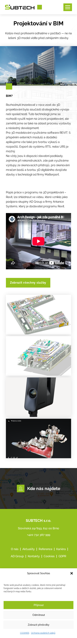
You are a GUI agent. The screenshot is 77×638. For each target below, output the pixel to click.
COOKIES (24, 633)
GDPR (62, 556)
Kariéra (61, 549)
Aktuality (28, 549)
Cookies (49, 556)
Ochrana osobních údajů (43, 633)
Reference (45, 549)
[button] (71, 573)
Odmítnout (38, 614)
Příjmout (39, 605)
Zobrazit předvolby (38, 624)
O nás (14, 549)
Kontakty (34, 556)
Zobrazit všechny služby (28, 282)
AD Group (17, 556)
